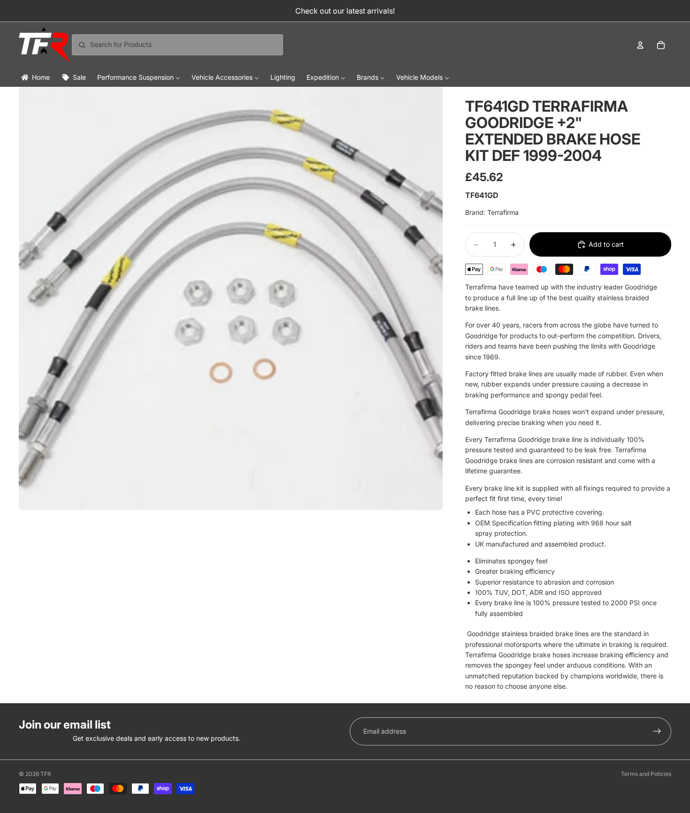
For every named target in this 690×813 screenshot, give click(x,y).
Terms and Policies (646, 773)
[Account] (640, 45)
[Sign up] (657, 731)
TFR (45, 773)
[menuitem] (34, 77)
